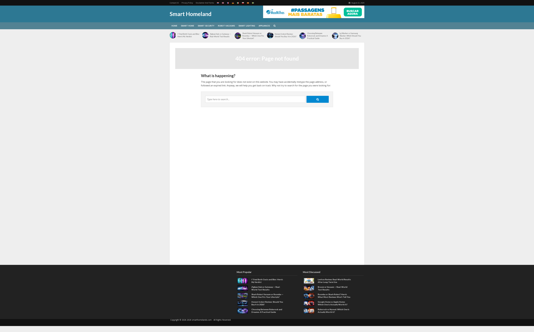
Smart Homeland (191, 14)
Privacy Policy (187, 3)
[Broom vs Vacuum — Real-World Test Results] (309, 288)
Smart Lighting (246, 25)
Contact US (174, 3)
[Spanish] (247, 3)
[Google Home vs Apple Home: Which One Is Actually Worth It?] (309, 303)
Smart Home (187, 25)
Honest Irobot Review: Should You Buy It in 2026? (285, 35)
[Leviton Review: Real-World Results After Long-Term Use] (309, 280)
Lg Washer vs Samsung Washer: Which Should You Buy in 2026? (350, 35)
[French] (227, 3)
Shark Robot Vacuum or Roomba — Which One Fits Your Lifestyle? (253, 35)
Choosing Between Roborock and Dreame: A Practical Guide (317, 35)
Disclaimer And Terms (205, 3)
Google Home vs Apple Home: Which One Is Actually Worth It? (332, 303)
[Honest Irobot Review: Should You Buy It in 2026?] (270, 35)
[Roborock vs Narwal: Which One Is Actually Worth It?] (309, 310)
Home (174, 25)
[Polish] (242, 3)
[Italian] (237, 3)
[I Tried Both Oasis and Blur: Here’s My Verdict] (173, 35)
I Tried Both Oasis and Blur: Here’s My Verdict (188, 35)
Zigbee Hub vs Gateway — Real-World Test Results (220, 35)
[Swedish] (252, 3)
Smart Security (206, 25)
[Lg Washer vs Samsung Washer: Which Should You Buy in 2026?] (335, 36)
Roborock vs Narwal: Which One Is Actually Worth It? (333, 310)
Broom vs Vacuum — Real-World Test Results (332, 288)
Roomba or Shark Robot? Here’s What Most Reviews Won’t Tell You (334, 295)
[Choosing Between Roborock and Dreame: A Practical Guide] (302, 36)
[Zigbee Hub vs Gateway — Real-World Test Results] (205, 35)
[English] (222, 3)
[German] (232, 3)
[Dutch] (217, 3)
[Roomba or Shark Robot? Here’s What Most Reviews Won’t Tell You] (309, 295)
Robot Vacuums (226, 25)
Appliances (264, 25)
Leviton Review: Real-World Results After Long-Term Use (334, 280)
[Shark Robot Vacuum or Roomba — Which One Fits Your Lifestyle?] (238, 36)
